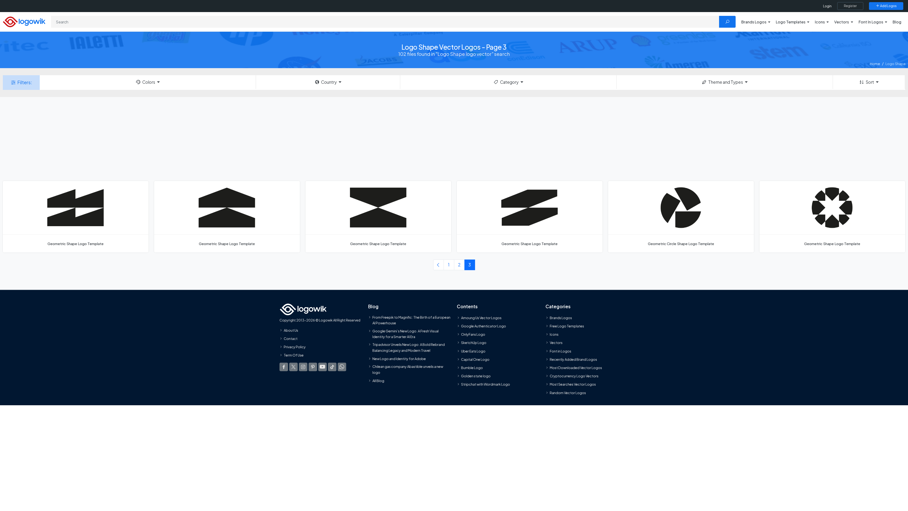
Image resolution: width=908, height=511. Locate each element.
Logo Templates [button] (790, 21)
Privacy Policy (295, 347)
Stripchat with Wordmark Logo (485, 384)
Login (827, 6)
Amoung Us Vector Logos (481, 318)
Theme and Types (725, 82)
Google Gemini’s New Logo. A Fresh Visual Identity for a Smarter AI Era (405, 334)
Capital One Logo (475, 359)
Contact (290, 338)
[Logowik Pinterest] (313, 367)
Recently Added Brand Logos (573, 359)
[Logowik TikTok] (332, 367)
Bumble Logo (472, 368)
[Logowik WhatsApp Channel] (342, 367)
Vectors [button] (841, 21)
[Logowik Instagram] (303, 367)
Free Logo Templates (567, 326)
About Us (291, 330)
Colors (148, 82)
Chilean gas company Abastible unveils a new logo (407, 369)
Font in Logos (560, 351)
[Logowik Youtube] (322, 367)
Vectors (556, 343)
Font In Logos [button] (871, 21)
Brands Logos (561, 318)
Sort (870, 82)
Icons (554, 334)
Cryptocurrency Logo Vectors (574, 376)
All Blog (378, 381)
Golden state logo (476, 376)
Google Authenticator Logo (483, 326)
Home (875, 63)
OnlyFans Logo (473, 334)
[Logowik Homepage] (24, 21)
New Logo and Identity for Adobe (399, 359)
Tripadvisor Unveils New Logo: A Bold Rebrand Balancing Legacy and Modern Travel (408, 347)
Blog (897, 21)
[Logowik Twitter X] (293, 367)
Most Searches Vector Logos (573, 384)
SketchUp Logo (473, 343)
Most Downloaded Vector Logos (576, 368)
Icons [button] (820, 21)
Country (329, 82)
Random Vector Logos (568, 393)
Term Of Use (294, 355)
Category (509, 82)
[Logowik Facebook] (283, 367)
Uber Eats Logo (473, 351)
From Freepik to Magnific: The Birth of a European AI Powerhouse (411, 320)
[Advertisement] (454, 138)
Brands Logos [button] (753, 21)
